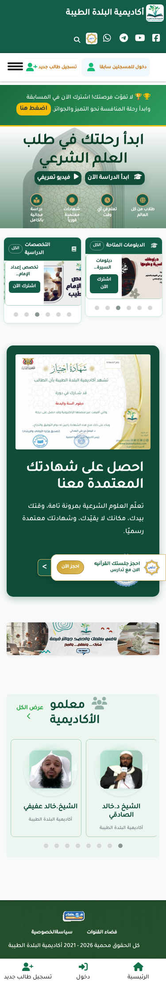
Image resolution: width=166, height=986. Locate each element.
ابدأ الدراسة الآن (109, 178)
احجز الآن (70, 566)
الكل (97, 245)
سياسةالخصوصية (52, 932)
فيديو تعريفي (53, 178)
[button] (150, 307)
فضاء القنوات (102, 932)
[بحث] (77, 45)
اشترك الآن (104, 283)
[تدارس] (91, 38)
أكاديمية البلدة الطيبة (105, 13)
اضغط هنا (33, 109)
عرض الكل (29, 708)
